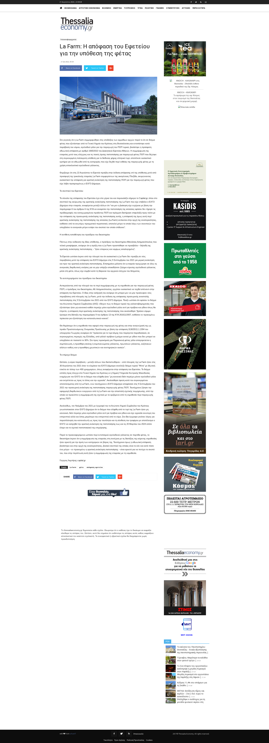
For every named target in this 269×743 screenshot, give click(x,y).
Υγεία (140, 8)
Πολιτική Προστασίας (135, 740)
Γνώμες (160, 8)
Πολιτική (149, 8)
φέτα (81, 467)
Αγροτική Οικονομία (89, 8)
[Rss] (129, 734)
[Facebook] (114, 734)
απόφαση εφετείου (95, 467)
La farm (73, 467)
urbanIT (73, 733)
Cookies (149, 740)
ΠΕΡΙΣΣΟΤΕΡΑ (199, 8)
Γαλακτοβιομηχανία (68, 39)
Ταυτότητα (108, 740)
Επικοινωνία (138, 734)
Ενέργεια (117, 8)
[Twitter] (121, 734)
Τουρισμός (129, 8)
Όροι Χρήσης (119, 740)
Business (106, 8)
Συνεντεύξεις (173, 8)
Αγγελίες (186, 8)
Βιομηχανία (70, 8)
